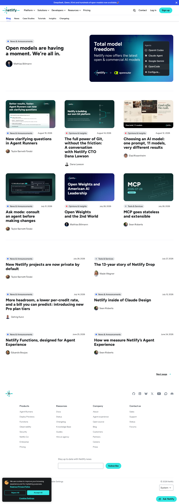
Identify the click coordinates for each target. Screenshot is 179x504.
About (95, 411)
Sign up (166, 10)
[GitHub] (133, 394)
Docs (58, 411)
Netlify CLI (24, 437)
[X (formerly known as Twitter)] (152, 394)
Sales (131, 411)
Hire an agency (62, 437)
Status (59, 416)
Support (133, 416)
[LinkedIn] (139, 394)
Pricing (86, 10)
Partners (96, 437)
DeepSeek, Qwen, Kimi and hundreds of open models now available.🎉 (86, 2)
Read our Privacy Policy (20, 487)
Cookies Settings (26, 498)
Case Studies (29, 18)
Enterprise (24, 442)
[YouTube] (159, 394)
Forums (132, 427)
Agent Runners (26, 411)
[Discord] (172, 394)
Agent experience (101, 416)
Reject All (15, 493)
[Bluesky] (146, 394)
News (16, 18)
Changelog (64, 18)
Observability (25, 427)
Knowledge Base (63, 427)
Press (95, 447)
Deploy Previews (27, 416)
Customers (98, 432)
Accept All (38, 493)
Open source (98, 421)
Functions (24, 421)
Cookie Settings (56, 481)
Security (23, 432)
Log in (153, 10)
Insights (52, 18)
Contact (143, 10)
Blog (8, 18)
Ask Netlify (168, 499)
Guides (59, 432)
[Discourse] (165, 394)
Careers (96, 442)
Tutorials (42, 18)
